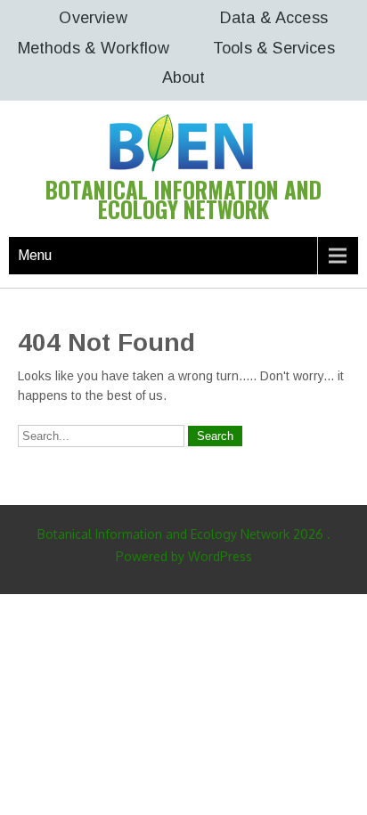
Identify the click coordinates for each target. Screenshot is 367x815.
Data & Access (274, 18)
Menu (35, 255)
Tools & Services (274, 48)
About (184, 77)
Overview (92, 18)
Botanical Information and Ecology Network (183, 199)
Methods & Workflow (93, 48)
